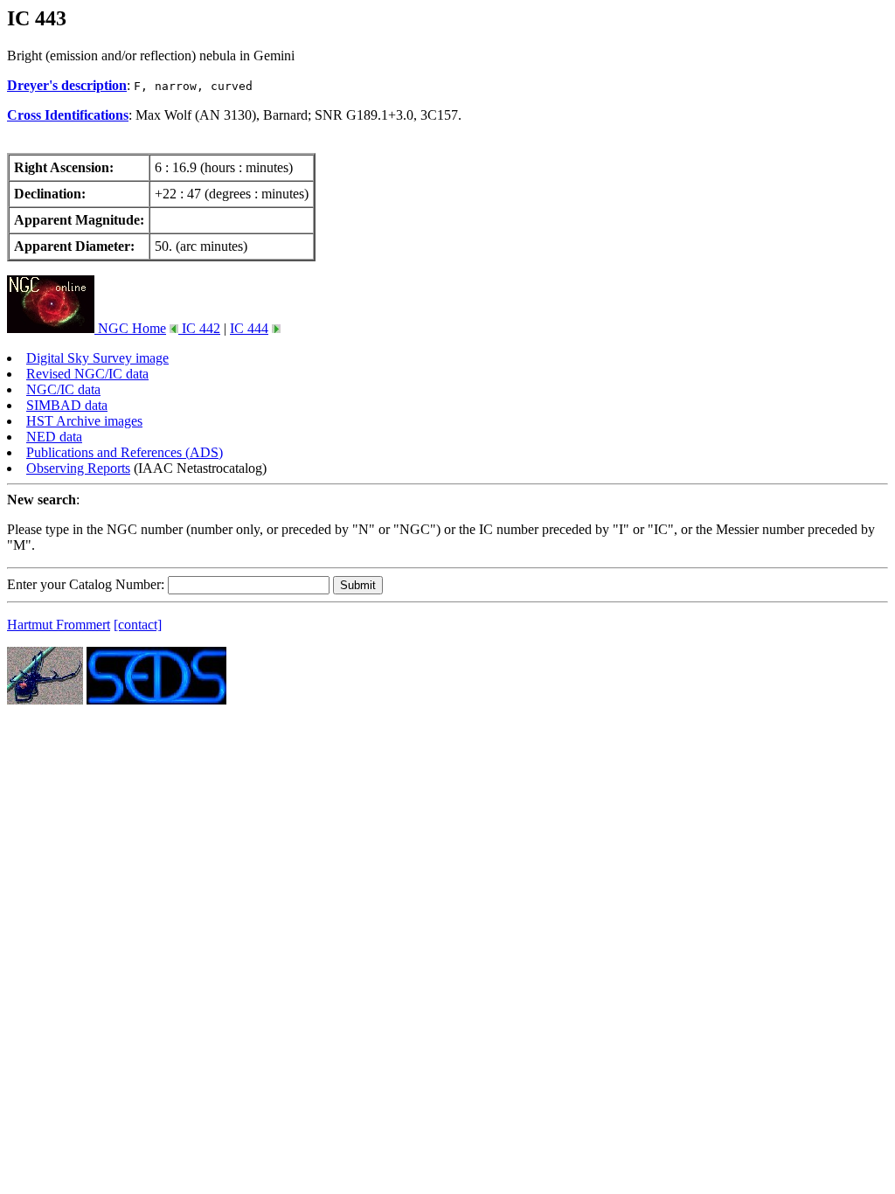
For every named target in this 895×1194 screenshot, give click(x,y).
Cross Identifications (67, 115)
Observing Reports (78, 468)
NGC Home (130, 328)
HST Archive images (84, 420)
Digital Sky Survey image (97, 358)
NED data (54, 436)
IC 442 (199, 328)
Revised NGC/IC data (87, 373)
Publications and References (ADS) (124, 452)
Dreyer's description (67, 85)
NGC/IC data (63, 389)
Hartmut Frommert (58, 624)
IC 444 (249, 328)
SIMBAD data (67, 405)
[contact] (138, 624)
